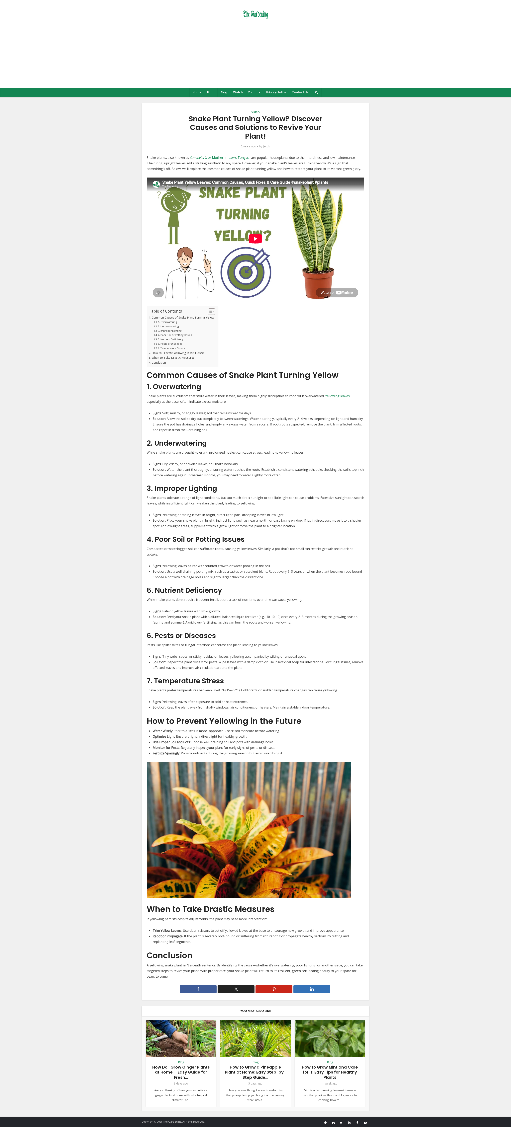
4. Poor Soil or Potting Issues (175, 335)
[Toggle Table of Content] (209, 311)
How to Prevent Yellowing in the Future (178, 353)
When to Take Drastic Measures (173, 357)
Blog (224, 92)
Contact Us (300, 92)
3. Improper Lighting (169, 331)
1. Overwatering (167, 322)
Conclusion (159, 362)
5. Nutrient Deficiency (170, 339)
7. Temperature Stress (171, 348)
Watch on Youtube (246, 92)
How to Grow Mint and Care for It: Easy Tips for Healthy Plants (330, 1072)
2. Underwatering (168, 326)
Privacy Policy (276, 92)
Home (197, 92)
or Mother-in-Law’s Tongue (220, 157)
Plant (211, 92)
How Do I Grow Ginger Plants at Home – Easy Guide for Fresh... (181, 1072)
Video (255, 112)
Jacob (266, 146)
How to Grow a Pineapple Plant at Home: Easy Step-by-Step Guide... (255, 1072)
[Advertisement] (255, 58)
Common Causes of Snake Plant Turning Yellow (183, 317)
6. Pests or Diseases (170, 343)
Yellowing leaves (337, 396)
